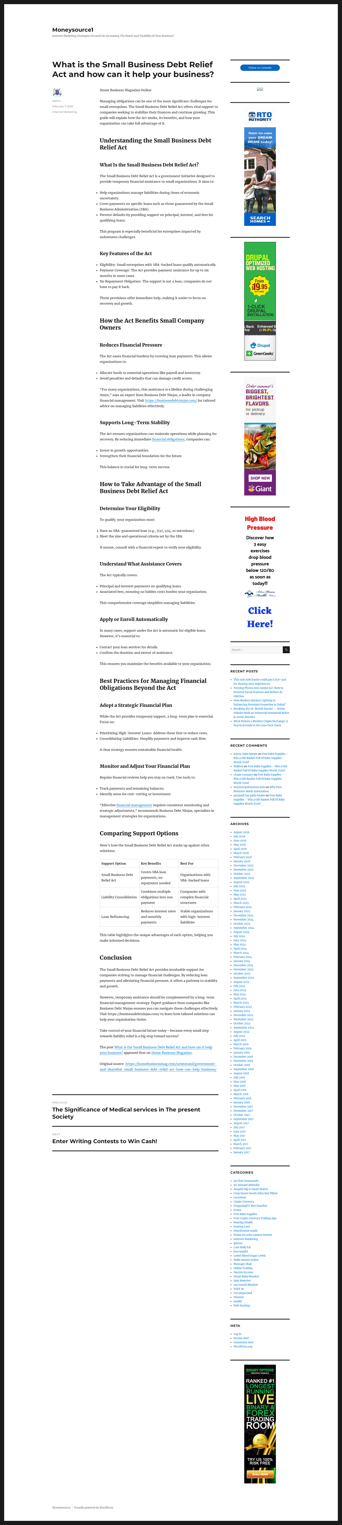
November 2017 (243, 1110)
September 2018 (244, 1069)
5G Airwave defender (247, 1185)
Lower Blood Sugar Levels (250, 1255)
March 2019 (241, 1044)
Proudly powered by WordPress (93, 1507)
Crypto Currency (244, 1201)
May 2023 (240, 994)
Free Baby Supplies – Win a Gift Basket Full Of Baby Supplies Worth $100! (261, 758)
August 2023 (241, 982)
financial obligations (168, 439)
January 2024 (242, 961)
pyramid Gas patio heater (249, 795)
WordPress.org (243, 1346)
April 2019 (240, 1040)
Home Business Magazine (171, 1053)
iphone (238, 1243)
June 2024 (240, 940)
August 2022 (241, 1031)
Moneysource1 (72, 29)
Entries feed (241, 1338)
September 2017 (244, 1119)
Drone (237, 1210)
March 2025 (241, 903)
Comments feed (243, 1342)
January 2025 (242, 911)
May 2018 (239, 1086)
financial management (134, 805)
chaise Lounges (243, 774)
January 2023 (242, 1011)
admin (56, 100)
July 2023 (239, 986)
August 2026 (242, 832)
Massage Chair (243, 1264)
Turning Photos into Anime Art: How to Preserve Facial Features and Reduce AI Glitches (258, 692)
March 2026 (241, 853)
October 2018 (242, 1065)
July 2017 (239, 1127)
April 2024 (240, 948)
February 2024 (243, 957)
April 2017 (240, 1140)
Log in (237, 1334)
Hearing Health (243, 1222)
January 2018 (242, 1102)
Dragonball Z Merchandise (250, 1205)
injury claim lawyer (245, 754)
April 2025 (240, 898)
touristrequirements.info (249, 787)
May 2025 (240, 894)
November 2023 (243, 969)
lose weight (241, 1251)
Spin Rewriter (242, 1280)
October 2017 (242, 1115)
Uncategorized (243, 1293)
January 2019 (242, 1052)
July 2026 (239, 836)
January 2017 (242, 1152)
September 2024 (244, 928)
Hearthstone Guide (245, 1230)
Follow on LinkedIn (260, 67)
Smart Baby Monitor (246, 1276)
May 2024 (240, 944)
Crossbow (240, 1197)
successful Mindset (246, 1284)
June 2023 (240, 990)
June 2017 (240, 1131)
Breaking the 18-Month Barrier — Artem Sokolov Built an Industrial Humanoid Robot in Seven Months (261, 713)
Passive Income (243, 1272)
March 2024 (241, 953)
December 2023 (243, 965)
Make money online (246, 1260)
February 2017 (242, 1148)
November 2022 (244, 1019)
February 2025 (243, 907)
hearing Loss (242, 1226)
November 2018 (243, 1061)
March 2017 (241, 1144)
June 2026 (240, 840)
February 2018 (242, 1098)
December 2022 (243, 1015)
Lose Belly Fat (242, 1247)
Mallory (238, 766)
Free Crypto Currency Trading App (255, 1218)
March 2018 (241, 1094)
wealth (238, 1301)
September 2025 (244, 878)
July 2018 (239, 1077)
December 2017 (243, 1106)
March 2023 (241, 1002)
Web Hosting (242, 1305)
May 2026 (240, 844)
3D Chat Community (246, 1181)
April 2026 (240, 849)
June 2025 (240, 890)
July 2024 (239, 936)
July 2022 (239, 1036)
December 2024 (243, 915)
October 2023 (242, 973)
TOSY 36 (239, 1289)
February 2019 (243, 1048)
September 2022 (244, 1027)
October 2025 (242, 874)
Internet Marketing (64, 111)
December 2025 (243, 865)
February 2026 (243, 857)
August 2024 (241, 932)
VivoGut (239, 1297)
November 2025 (244, 869)
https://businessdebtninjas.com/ (171, 400)
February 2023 (243, 1007)
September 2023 (244, 977)
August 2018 (241, 1073)
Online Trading (243, 1268)
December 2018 (243, 1056)
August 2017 (241, 1123)
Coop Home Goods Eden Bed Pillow (255, 1193)
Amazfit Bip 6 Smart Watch (251, 1189)
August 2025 (241, 882)
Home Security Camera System (253, 1235)
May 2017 (239, 1135)
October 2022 (242, 1023)
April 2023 (240, 998)
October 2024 (242, 923)
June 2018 (240, 1081)
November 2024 (244, 919)
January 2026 (242, 861)
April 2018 (240, 1090)
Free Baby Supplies (245, 1214)
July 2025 (239, 886)
